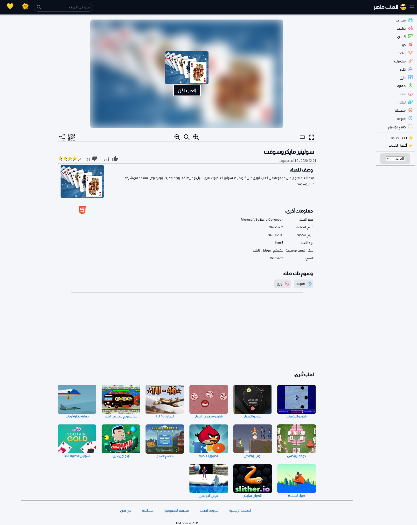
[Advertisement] (187, 328)
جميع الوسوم (397, 127)
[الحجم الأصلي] (186, 137)
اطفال (401, 102)
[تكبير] (196, 137)
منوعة (401, 119)
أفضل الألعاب (398, 145)
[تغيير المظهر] (25, 6)
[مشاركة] (62, 137)
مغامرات (400, 61)
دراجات (401, 28)
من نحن (125, 510)
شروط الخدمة (209, 510)
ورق (279, 284)
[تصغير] (177, 137)
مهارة (401, 86)
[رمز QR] (71, 137)
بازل (403, 78)
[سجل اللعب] (10, 6)
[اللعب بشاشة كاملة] (311, 137)
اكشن (401, 37)
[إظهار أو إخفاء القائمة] (302, 141)
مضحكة (400, 110)
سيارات (401, 20)
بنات (403, 94)
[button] (186, 73)
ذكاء (403, 69)
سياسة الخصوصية (176, 510)
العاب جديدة (399, 138)
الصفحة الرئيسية (240, 510)
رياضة (402, 53)
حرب (403, 45)
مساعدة (147, 510)
